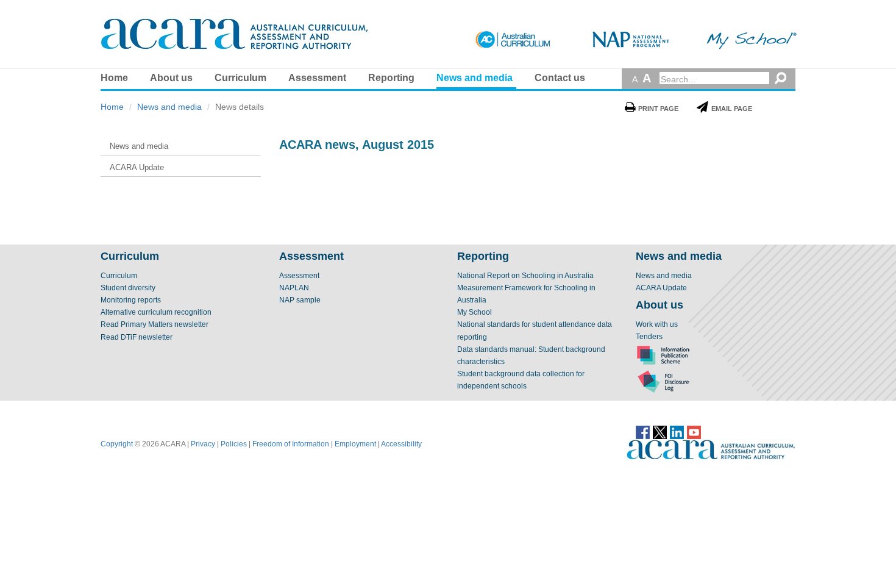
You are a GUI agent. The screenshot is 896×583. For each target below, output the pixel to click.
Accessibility (401, 444)
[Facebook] (643, 431)
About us (171, 78)
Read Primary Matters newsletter (154, 324)
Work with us (657, 324)
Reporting (391, 78)
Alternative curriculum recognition (156, 312)
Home (114, 78)
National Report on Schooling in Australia (525, 275)
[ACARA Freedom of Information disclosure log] (663, 381)
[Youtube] (694, 431)
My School (474, 312)
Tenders (649, 336)
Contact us (560, 78)
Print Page (658, 108)
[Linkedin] (677, 431)
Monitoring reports (131, 300)
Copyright (117, 444)
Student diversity (128, 288)
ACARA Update (661, 288)
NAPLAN (294, 288)
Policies (234, 444)
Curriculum (240, 78)
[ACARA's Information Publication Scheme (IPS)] (663, 355)
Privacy (203, 444)
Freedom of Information (290, 444)
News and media (474, 78)
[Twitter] (660, 431)
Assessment (317, 78)
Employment (355, 444)
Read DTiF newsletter (136, 337)
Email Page (731, 108)
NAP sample (300, 300)
